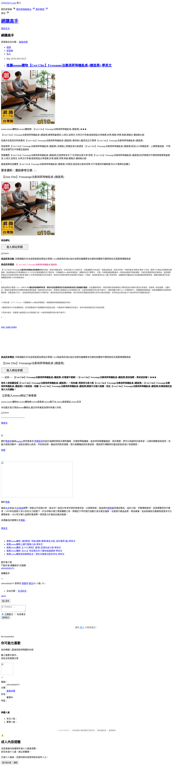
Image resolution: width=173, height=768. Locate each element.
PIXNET (66, 730)
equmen (19, 441)
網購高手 (9, 21)
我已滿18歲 (6, 763)
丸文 (7, 508)
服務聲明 (112, 730)
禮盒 (23, 520)
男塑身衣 (38, 441)
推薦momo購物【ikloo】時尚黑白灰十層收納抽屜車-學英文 (34, 551)
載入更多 (5, 601)
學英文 (4, 528)
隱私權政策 (101, 730)
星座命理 (23, 42)
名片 (8, 54)
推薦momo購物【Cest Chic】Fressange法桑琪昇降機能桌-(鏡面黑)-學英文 (59, 65)
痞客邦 (25, 583)
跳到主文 (5, 28)
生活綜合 (22, 591)
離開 (15, 763)
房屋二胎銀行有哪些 (9, 327)
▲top (3, 596)
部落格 (9, 50)
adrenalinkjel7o (7, 568)
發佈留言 (5, 618)
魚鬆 (3, 450)
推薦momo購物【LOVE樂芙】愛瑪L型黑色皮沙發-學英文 (33, 547)
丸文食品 (19, 508)
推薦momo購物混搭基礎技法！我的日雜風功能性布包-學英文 (35, 554)
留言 (31, 583)
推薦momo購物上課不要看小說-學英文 (24, 544)
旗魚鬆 (111, 508)
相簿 (8, 47)
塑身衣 (4, 423)
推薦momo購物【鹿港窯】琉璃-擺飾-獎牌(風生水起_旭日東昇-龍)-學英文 (40, 541)
